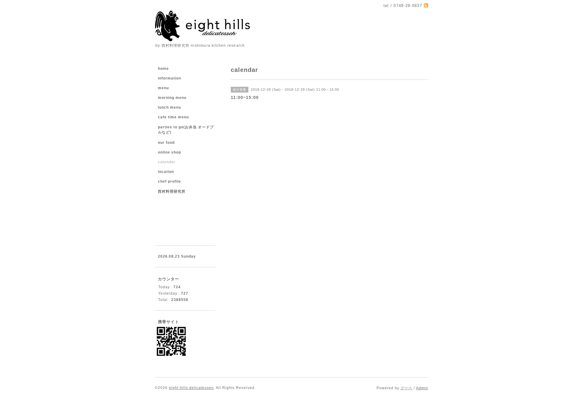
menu (163, 88)
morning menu (172, 98)
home (163, 68)
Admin (422, 388)
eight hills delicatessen (191, 388)
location (166, 172)
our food (166, 142)
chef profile (169, 181)
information (169, 78)
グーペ (406, 388)
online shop (169, 152)
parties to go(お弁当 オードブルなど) (186, 129)
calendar (167, 162)
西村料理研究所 (172, 191)
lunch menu (169, 107)
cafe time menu (173, 117)
